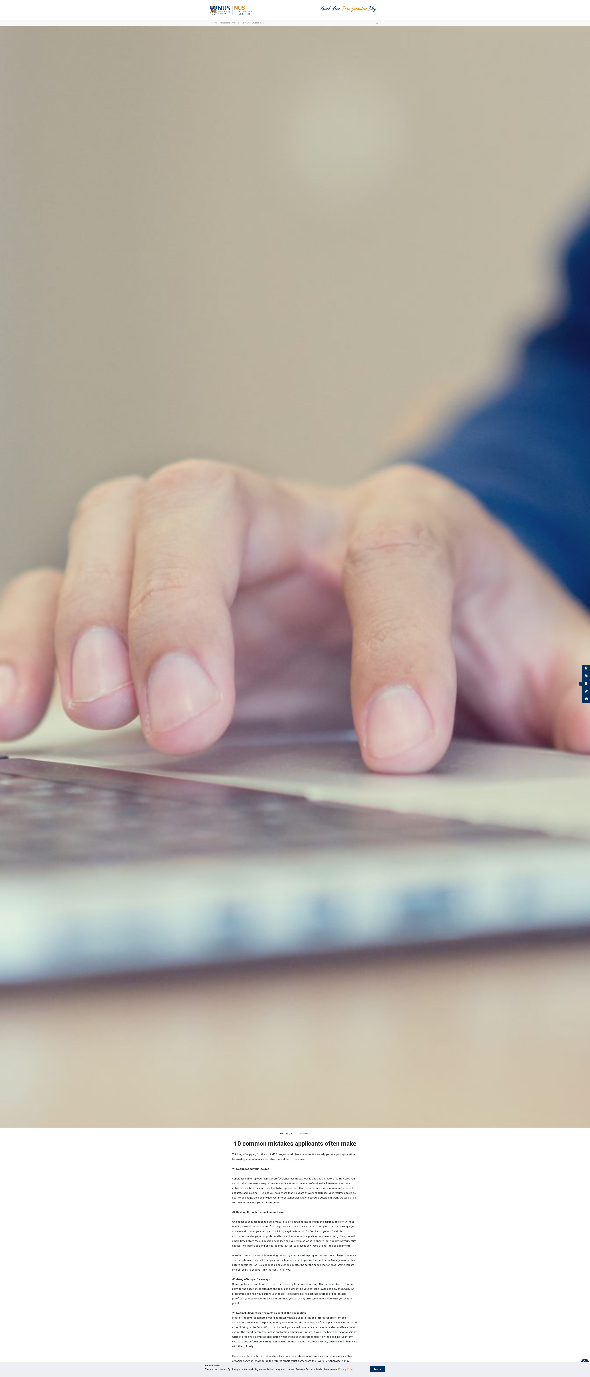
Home (214, 23)
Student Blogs (258, 23)
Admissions (225, 23)
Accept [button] (377, 1369)
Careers (235, 23)
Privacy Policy (346, 1369)
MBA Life (246, 23)
